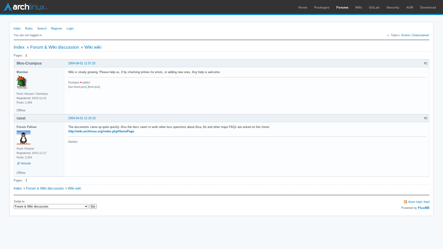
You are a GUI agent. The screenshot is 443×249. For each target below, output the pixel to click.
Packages (321, 7)
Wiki (358, 7)
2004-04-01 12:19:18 (82, 118)
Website (26, 163)
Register (56, 28)
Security (392, 7)
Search (42, 28)
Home (302, 7)
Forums (342, 7)
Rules (29, 28)
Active (405, 35)
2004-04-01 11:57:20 (81, 63)
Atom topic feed (418, 202)
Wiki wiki (92, 47)
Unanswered (420, 35)
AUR (409, 7)
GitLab (374, 7)
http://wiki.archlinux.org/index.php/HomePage (101, 131)
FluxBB (423, 208)
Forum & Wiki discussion (54, 47)
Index (17, 28)
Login (70, 28)
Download (428, 7)
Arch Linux (25, 7)
